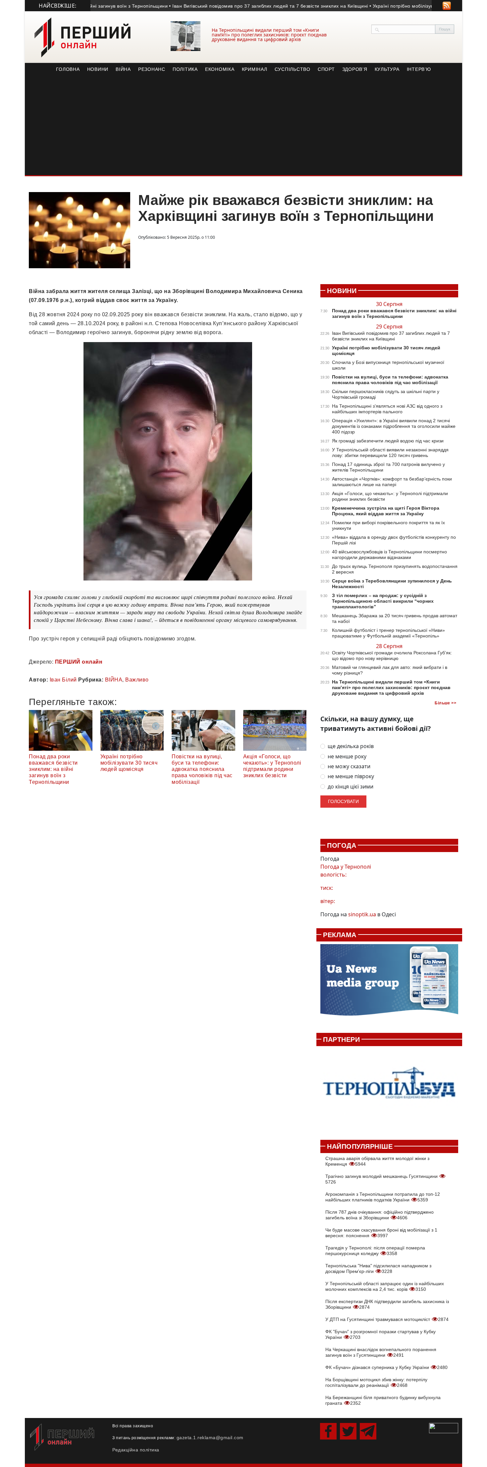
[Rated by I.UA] (443, 1427)
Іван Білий (63, 680)
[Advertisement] (243, 125)
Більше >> (445, 703)
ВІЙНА (114, 680)
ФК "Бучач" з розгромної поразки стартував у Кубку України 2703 (380, 1334)
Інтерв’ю (419, 69)
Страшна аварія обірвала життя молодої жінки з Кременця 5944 (377, 1161)
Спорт (326, 69)
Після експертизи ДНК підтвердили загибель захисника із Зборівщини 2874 (387, 1304)
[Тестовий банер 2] (389, 1089)
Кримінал (254, 69)
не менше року (347, 756)
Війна (123, 69)
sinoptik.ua (362, 914)
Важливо (137, 680)
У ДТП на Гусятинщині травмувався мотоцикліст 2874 (387, 1319)
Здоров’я (354, 69)
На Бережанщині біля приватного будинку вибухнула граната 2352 (383, 1400)
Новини (98, 69)
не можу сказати (349, 766)
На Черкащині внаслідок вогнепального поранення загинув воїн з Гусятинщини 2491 (380, 1352)
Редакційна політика (135, 1449)
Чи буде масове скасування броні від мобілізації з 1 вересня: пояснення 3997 (381, 1232)
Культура (387, 69)
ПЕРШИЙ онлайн (79, 662)
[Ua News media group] (389, 983)
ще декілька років (351, 746)
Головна (68, 69)
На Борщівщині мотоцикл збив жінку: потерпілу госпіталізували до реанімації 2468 (376, 1382)
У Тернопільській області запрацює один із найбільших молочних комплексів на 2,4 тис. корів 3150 (384, 1286)
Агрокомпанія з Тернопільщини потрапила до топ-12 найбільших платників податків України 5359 (382, 1196)
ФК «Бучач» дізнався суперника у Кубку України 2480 (386, 1367)
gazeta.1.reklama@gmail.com (210, 1437)
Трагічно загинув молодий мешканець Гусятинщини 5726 (382, 1179)
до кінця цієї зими (350, 786)
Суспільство (292, 69)
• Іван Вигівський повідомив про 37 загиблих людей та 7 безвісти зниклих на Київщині (243, 6)
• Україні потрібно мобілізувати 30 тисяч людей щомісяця (411, 6)
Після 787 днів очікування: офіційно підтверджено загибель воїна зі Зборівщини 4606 (379, 1214)
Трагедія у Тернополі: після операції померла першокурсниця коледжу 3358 (375, 1250)
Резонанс (151, 69)
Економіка (220, 69)
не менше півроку (351, 776)
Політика (185, 69)
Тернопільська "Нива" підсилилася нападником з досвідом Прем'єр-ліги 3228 (378, 1268)
